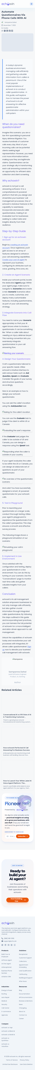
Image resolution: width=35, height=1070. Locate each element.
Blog (20, 990)
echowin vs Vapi (7, 1028)
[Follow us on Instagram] (11, 945)
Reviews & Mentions (25, 1001)
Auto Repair (5, 997)
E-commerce (6, 1011)
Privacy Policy (24, 1060)
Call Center (5, 1008)
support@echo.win (10, 941)
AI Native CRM (6, 977)
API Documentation (25, 997)
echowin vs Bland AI (8, 1031)
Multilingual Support (25, 978)
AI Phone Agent (7, 960)
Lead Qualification (25, 971)
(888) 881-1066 (9, 938)
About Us (22, 1011)
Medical (4, 1001)
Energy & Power (7, 990)
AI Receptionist (7, 967)
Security (4, 1004)
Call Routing (23, 974)
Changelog (23, 1008)
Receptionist (23, 954)
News (21, 1004)
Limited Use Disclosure (10, 1064)
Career (21, 1019)
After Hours (23, 981)
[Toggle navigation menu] (31, 4)
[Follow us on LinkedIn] (5, 945)
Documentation (24, 994)
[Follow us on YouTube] (14, 945)
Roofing (4, 994)
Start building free (16, 900)
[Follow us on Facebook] (8, 945)
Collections (23, 961)
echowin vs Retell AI (8, 1035)
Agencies (5, 1015)
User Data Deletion (26, 1064)
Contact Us (23, 1015)
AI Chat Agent (6, 964)
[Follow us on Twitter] (2, 945)
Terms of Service (12, 1060)
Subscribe (21, 836)
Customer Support (25, 958)
